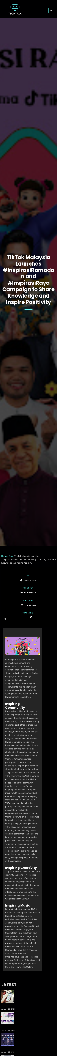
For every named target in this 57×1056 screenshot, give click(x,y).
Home (4, 556)
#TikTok (32, 593)
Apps (11, 556)
